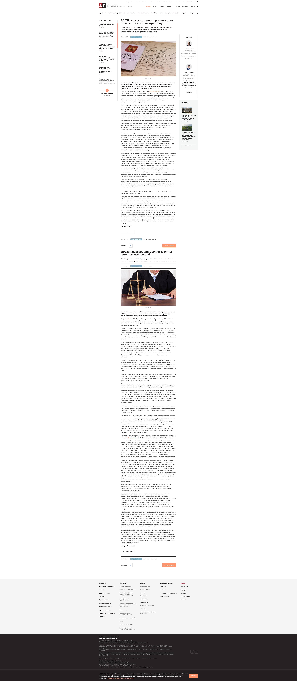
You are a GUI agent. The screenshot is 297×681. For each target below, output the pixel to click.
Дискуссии (155, 6)
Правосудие (131, 13)
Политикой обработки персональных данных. (121, 678)
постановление (154, 91)
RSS (183, 1)
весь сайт (193, 6)
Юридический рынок (172, 13)
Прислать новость (169, 245)
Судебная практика (157, 13)
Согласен (193, 675)
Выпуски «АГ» (130, 2)
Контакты (144, 2)
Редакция (151, 2)
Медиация (184, 13)
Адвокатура (102, 13)
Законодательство (143, 13)
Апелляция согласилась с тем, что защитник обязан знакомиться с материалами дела (148, 633)
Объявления (185, 6)
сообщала (129, 319)
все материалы (188, 146)
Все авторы (169, 2)
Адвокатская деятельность (117, 13)
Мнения (162, 6)
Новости (148, 6)
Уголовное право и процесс (149, 36)
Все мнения (189, 92)
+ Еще (191, 13)
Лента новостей (105, 20)
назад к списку (129, 231)
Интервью (169, 6)
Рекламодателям (160, 2)
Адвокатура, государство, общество (147, 580)
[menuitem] (102, 13)
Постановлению (133, 438)
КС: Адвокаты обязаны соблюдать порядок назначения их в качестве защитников (146, 651)
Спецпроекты (177, 6)
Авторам (138, 2)
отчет (122, 321)
